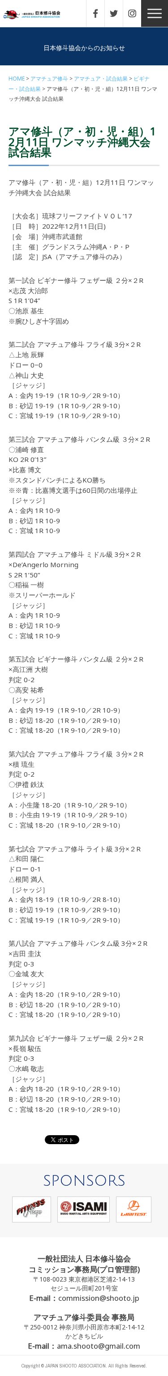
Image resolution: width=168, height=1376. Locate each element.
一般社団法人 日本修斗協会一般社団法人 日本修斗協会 (38, 15)
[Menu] (154, 13)
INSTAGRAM (136, 13)
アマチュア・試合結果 (101, 78)
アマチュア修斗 (49, 78)
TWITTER (118, 13)
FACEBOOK (99, 13)
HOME (17, 78)
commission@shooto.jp (98, 1298)
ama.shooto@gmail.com (98, 1346)
